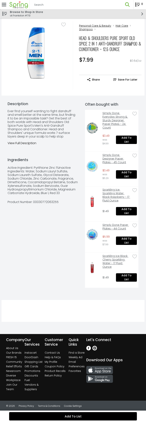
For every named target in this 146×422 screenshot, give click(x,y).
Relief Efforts (14, 366)
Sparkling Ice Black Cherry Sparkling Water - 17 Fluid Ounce (115, 261)
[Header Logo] (17, 4)
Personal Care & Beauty (95, 26)
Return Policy (53, 375)
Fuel (27, 380)
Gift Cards (31, 366)
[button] (127, 4)
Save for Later (127, 80)
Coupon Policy (54, 366)
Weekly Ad (75, 357)
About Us (12, 348)
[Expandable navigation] (4, 5)
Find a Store (77, 353)
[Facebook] (88, 349)
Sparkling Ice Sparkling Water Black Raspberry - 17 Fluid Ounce (116, 195)
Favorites (75, 371)
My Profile (51, 362)
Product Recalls (55, 371)
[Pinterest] (94, 349)
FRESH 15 (11, 357)
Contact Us (52, 353)
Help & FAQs (53, 357)
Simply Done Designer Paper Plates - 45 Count (114, 158)
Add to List (126, 140)
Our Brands (13, 353)
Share (96, 80)
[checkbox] (63, 24)
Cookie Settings (73, 406)
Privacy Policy (26, 406)
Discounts (31, 375)
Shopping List (34, 362)
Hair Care (122, 26)
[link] (125, 80)
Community (14, 362)
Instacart (31, 353)
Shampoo (86, 29)
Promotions (32, 371)
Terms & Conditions (49, 406)
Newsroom (13, 371)
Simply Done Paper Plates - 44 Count (115, 226)
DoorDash (31, 357)
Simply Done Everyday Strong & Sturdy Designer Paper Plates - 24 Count (115, 120)
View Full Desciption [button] (22, 143)
